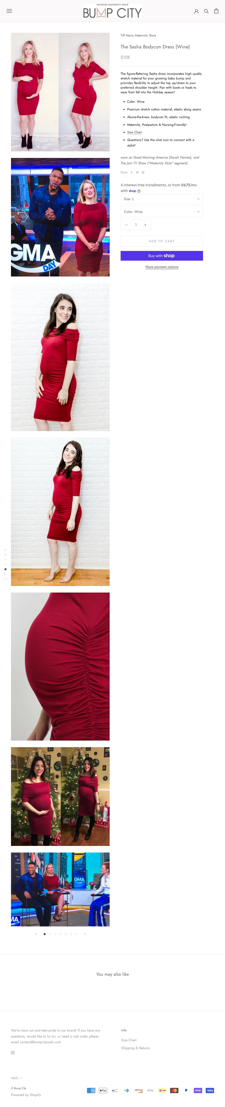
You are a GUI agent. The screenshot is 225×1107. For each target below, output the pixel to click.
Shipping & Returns (135, 1047)
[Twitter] (137, 172)
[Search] (206, 11)
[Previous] (36, 934)
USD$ (14, 1078)
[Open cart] (216, 10)
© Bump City (18, 1088)
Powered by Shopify (26, 1094)
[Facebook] (131, 172)
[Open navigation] (9, 11)
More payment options (161, 266)
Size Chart (134, 132)
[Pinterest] (143, 172)
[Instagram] (13, 1052)
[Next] (84, 934)
